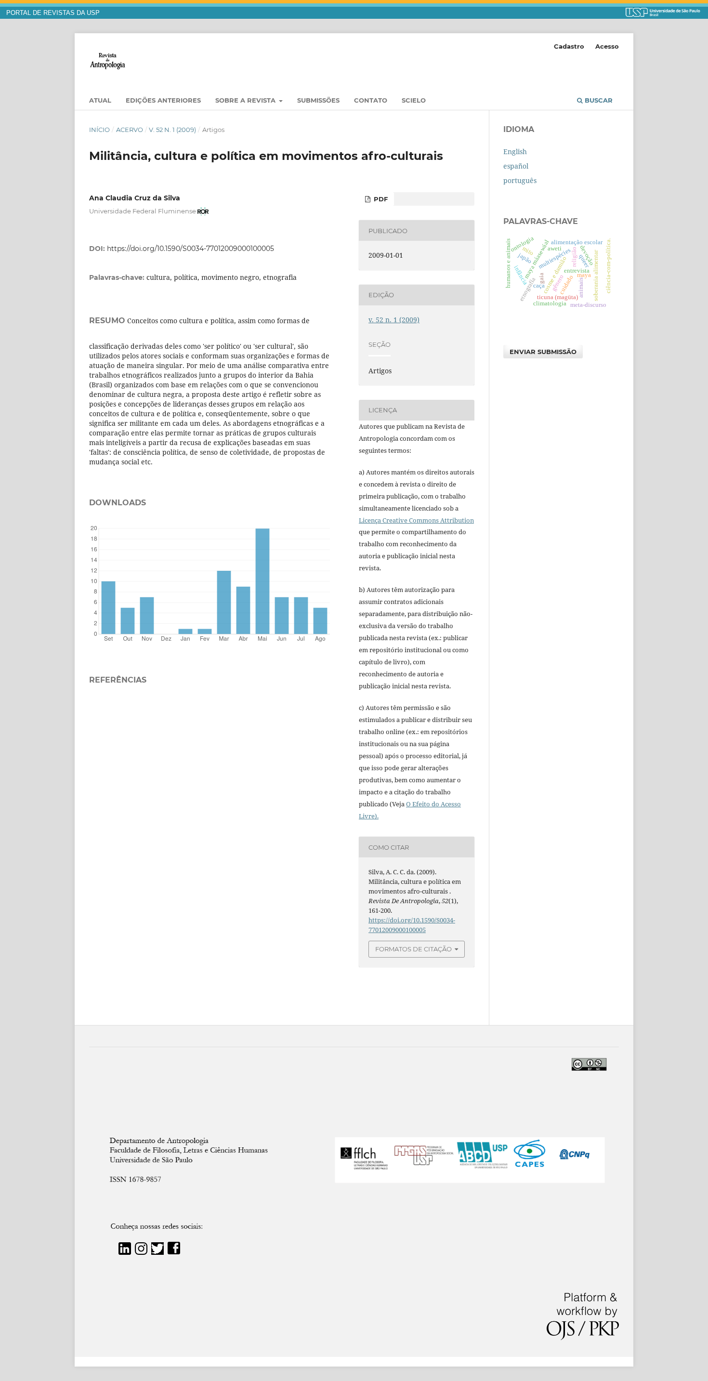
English (515, 151)
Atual (100, 100)
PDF (380, 199)
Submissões (318, 100)
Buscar (598, 100)
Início (99, 129)
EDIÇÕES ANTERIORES (163, 100)
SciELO (414, 100)
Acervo (129, 129)
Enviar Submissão (543, 351)
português (520, 180)
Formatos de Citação (413, 949)
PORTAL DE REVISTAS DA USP (53, 13)
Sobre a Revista (246, 100)
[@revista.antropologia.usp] (141, 1252)
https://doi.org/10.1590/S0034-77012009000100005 (190, 248)
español (515, 166)
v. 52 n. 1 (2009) (172, 129)
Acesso (607, 46)
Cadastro (569, 46)
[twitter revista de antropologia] (157, 1252)
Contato (370, 100)
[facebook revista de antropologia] (174, 1252)
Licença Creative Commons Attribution (416, 520)
